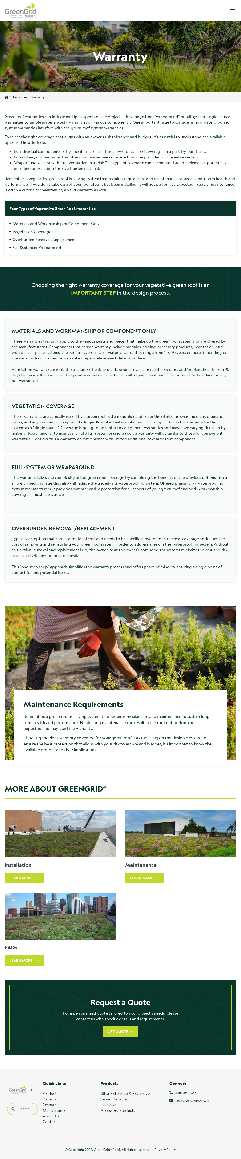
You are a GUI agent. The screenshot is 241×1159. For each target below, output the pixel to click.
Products (50, 1093)
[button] (232, 10)
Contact (50, 1121)
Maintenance (54, 1110)
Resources (51, 1104)
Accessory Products (117, 1110)
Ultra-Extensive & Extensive (125, 1093)
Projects (50, 1098)
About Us (51, 1115)
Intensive (108, 1104)
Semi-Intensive (113, 1098)
